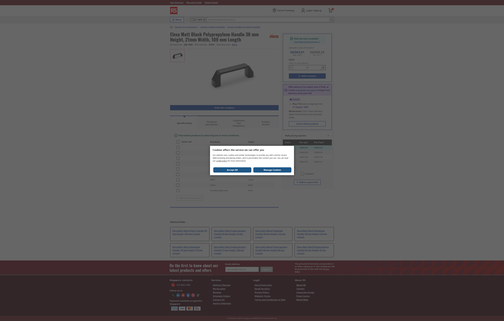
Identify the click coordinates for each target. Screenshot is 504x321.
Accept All (232, 169)
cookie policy (221, 161)
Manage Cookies (272, 169)
